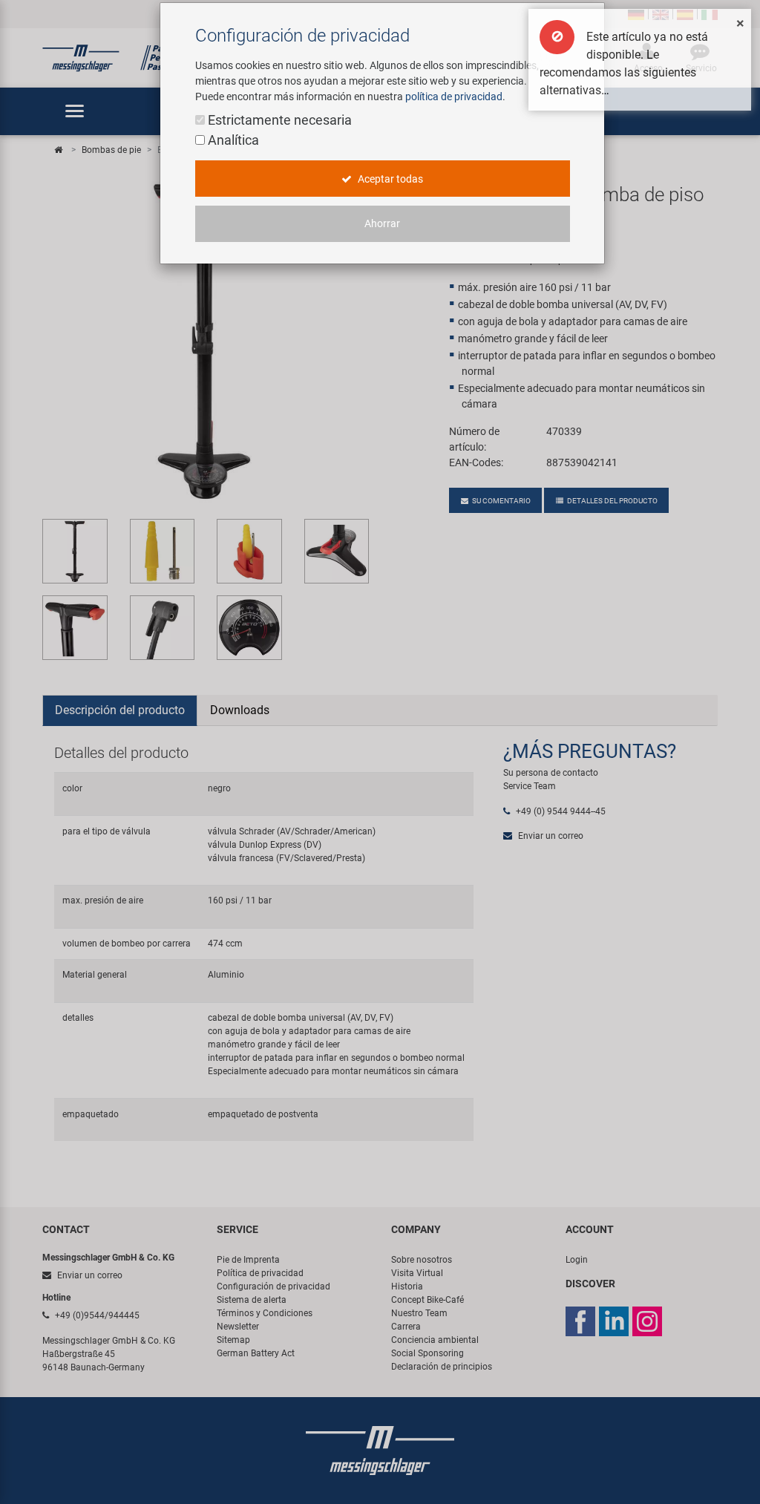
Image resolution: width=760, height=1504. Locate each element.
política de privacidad (453, 96)
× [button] (740, 23)
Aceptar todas (389, 179)
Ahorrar (382, 223)
